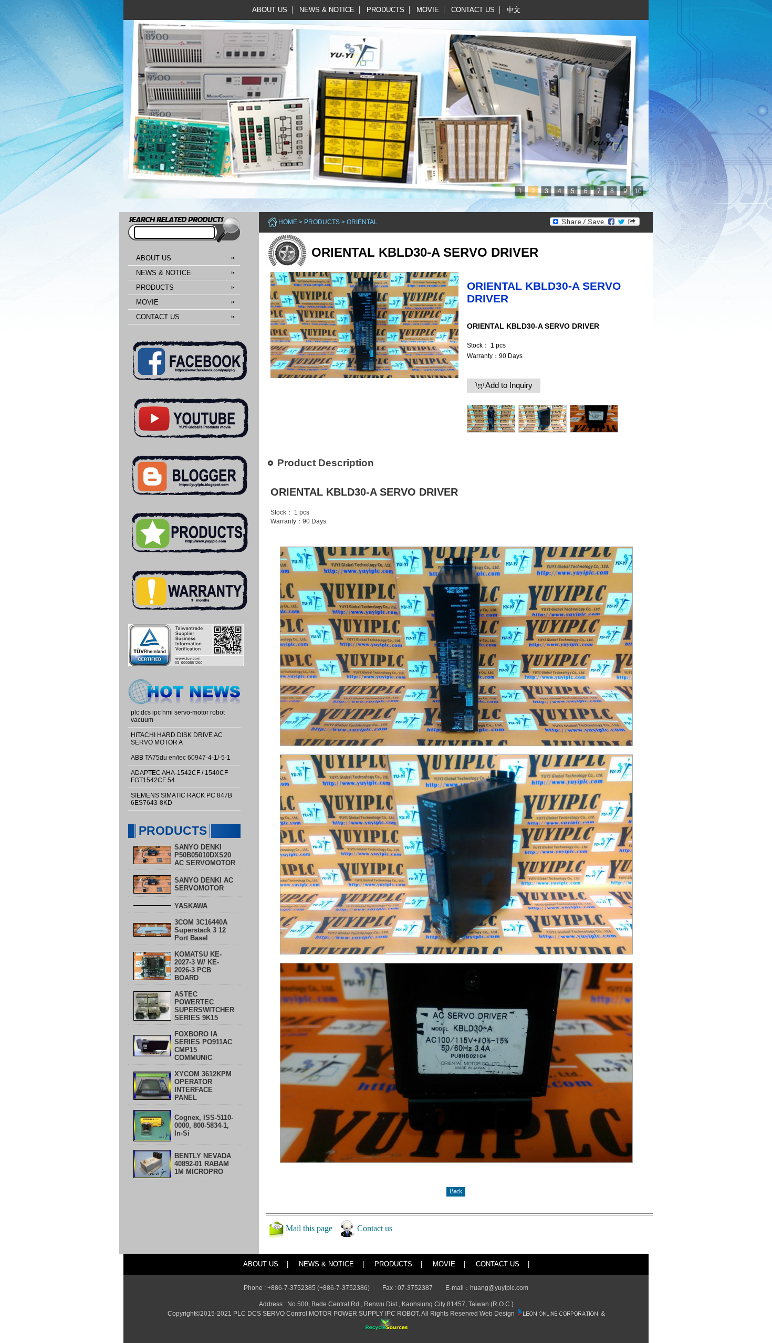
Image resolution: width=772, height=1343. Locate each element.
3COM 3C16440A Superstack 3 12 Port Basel (200, 930)
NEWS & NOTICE (326, 10)
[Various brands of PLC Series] (383, 98)
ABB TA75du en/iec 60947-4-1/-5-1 (181, 757)
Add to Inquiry (508, 385)
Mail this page (309, 1227)
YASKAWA (190, 906)
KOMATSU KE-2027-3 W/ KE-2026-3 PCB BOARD (198, 966)
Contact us (374, 1227)
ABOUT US (269, 10)
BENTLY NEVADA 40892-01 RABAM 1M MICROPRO (202, 1164)
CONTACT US (473, 10)
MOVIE (427, 10)
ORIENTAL (362, 222)
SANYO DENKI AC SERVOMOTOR (203, 884)
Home (287, 222)
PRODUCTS (385, 10)
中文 (513, 10)
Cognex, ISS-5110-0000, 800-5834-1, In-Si (203, 1125)
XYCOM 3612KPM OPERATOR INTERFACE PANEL (203, 1085)
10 (638, 191)
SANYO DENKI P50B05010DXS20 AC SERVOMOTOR (204, 855)
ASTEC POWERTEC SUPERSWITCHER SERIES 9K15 (204, 1006)
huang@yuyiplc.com (499, 1288)
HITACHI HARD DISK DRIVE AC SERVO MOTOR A (177, 738)
